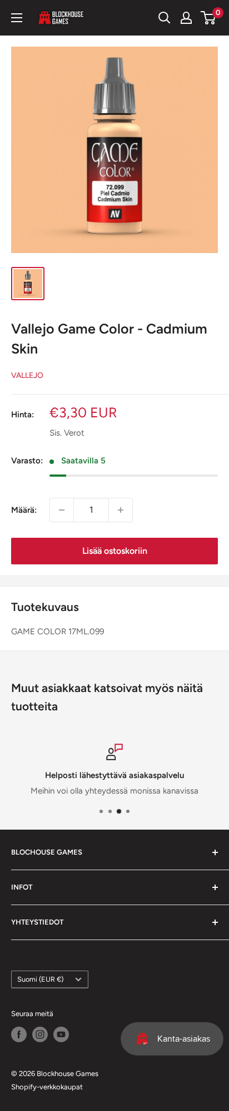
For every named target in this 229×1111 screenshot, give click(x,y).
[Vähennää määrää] (61, 510)
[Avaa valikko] (16, 17)
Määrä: (24, 510)
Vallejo (27, 375)
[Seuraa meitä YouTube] (61, 1034)
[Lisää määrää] (120, 510)
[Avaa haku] (164, 18)
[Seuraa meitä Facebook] (19, 1034)
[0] (209, 17)
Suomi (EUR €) (40, 979)
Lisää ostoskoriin (114, 551)
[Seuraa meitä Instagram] (40, 1034)
